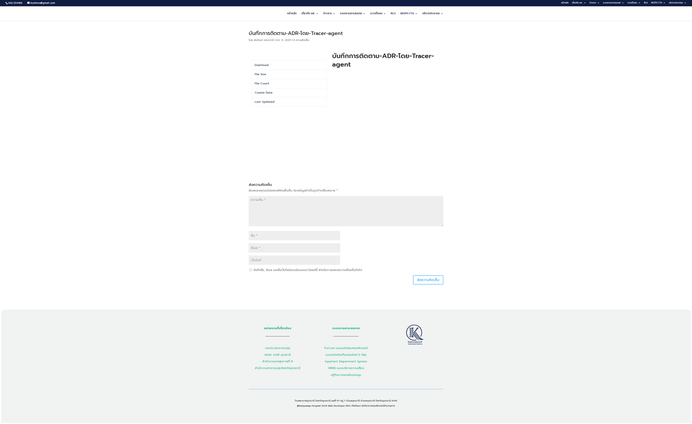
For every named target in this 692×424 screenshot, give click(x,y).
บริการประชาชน (676, 3)
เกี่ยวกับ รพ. (577, 3)
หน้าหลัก (565, 3)
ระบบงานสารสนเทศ (612, 3)
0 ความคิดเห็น (301, 40)
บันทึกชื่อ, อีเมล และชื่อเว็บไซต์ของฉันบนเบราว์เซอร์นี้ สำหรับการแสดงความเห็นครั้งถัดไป (307, 270)
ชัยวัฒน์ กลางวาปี (264, 40)
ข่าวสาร (592, 3)
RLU (646, 3)
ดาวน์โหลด (632, 3)
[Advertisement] (346, 139)
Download (257, 54)
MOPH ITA (656, 3)
